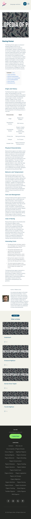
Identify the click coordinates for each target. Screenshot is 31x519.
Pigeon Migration (15, 479)
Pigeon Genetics (10, 467)
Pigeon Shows (9, 485)
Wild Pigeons (15, 494)
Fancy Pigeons (9, 452)
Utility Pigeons (21, 491)
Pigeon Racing (21, 482)
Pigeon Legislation (21, 473)
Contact (11, 446)
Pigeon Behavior (9, 458)
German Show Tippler (10, 383)
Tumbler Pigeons (10, 491)
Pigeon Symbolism (20, 485)
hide (13, 72)
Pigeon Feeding (21, 464)
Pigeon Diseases (10, 464)
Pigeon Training (10, 488)
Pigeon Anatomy (21, 455)
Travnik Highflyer (9, 407)
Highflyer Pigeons (21, 452)
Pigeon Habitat (21, 467)
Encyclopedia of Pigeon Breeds (15, 449)
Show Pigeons (21, 488)
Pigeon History (9, 473)
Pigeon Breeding (21, 458)
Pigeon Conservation (15, 461)
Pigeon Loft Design (15, 476)
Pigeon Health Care (15, 470)
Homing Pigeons (9, 455)
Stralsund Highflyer (9, 360)
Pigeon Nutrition (10, 482)
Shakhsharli (7, 337)
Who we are (19, 446)
